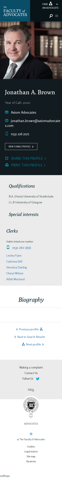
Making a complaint (31, 367)
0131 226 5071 (19, 134)
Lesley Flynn (13, 255)
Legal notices (31, 451)
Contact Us (31, 373)
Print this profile (26, 165)
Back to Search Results (31, 337)
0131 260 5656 (21, 248)
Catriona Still (14, 261)
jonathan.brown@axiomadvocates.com (32, 123)
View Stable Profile (19, 146)
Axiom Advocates (23, 112)
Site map (31, 456)
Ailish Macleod (15, 279)
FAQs (31, 389)
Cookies (31, 446)
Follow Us (28, 378)
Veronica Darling (16, 267)
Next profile (33, 344)
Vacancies (31, 461)
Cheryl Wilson (14, 273)
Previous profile (29, 329)
